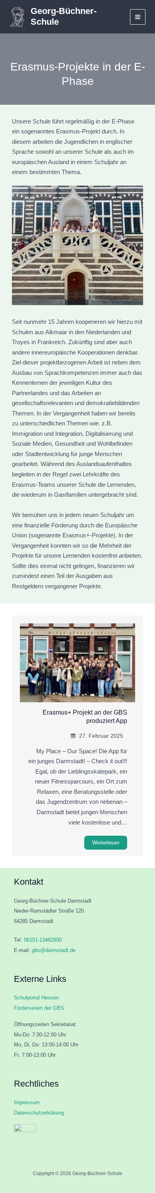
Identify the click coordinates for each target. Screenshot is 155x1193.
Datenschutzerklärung (39, 1113)
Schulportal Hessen (36, 998)
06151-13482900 (43, 940)
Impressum (27, 1102)
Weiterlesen (105, 843)
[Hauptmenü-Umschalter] (137, 17)
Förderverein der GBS (39, 1008)
